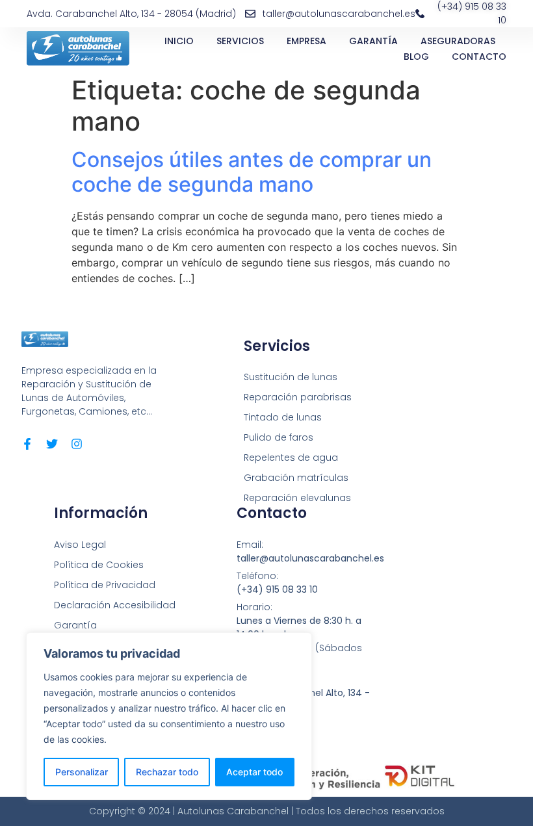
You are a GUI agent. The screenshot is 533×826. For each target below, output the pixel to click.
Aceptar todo (254, 771)
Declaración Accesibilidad (115, 605)
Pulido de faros (278, 437)
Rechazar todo (167, 771)
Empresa (306, 40)
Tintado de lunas (283, 417)
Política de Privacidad (104, 584)
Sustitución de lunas (290, 376)
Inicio (179, 40)
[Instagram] (77, 444)
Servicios (240, 40)
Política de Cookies (99, 564)
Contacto (479, 56)
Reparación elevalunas (297, 497)
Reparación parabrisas (298, 397)
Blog (416, 56)
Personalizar (81, 771)
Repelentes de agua (291, 457)
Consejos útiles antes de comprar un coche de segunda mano (252, 172)
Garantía (373, 40)
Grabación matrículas (296, 477)
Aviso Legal (80, 544)
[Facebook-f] (27, 444)
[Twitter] (52, 444)
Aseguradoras (458, 40)
